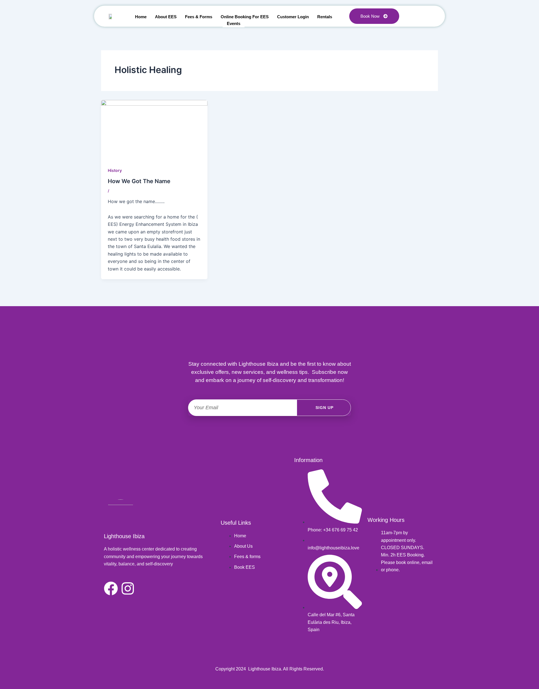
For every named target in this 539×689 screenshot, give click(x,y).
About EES (166, 16)
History (115, 170)
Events (233, 23)
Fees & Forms (198, 16)
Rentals (324, 16)
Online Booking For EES (245, 16)
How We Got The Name (139, 181)
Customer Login (293, 16)
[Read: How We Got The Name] (154, 129)
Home (141, 16)
